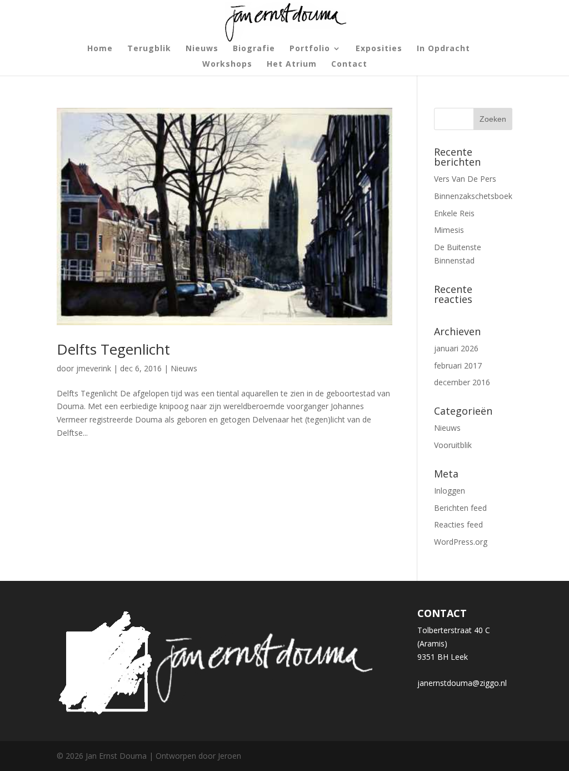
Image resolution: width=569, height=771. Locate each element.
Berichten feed (460, 508)
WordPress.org (460, 541)
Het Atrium (292, 64)
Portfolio (310, 48)
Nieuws (202, 48)
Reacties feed (458, 524)
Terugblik (149, 48)
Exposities (379, 48)
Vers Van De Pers (465, 178)
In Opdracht (443, 48)
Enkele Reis (454, 213)
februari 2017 (458, 365)
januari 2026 (456, 348)
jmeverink (93, 368)
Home (100, 48)
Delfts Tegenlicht (113, 349)
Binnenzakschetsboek (473, 196)
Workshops (227, 64)
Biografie (254, 48)
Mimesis (449, 230)
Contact (349, 64)
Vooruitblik (453, 445)
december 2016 (462, 382)
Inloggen (449, 490)
